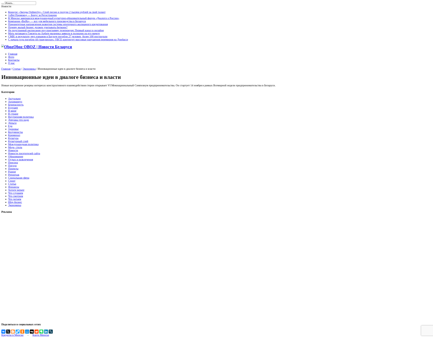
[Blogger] (13, 332)
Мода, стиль (15, 147)
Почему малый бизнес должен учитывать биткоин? (37, 27)
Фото (11, 57)
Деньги (12, 123)
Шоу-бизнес (15, 202)
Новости (13, 150)
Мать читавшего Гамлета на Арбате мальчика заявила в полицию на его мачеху (54, 33)
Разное (12, 171)
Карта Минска (40, 335)
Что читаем (14, 199)
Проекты (13, 168)
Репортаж (13, 174)
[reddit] (37, 332)
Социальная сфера (18, 177)
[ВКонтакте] (3, 332)
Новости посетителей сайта (24, 153)
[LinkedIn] (46, 332)
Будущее (13, 107)
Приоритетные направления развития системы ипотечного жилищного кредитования (58, 24)
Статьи (17, 68)
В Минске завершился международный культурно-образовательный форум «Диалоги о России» (63, 18)
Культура (13, 138)
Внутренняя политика (21, 116)
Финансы (13, 187)
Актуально (14, 98)
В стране (13, 113)
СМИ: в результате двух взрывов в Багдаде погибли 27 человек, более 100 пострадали (57, 36)
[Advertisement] (11, 268)
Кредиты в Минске (12, 335)
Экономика (29, 68)
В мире (12, 110)
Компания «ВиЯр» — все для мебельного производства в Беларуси (47, 21)
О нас (11, 63)
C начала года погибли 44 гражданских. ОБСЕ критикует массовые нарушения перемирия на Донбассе (68, 39)
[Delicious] (18, 332)
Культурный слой (18, 141)
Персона (13, 162)
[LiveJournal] (51, 332)
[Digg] (32, 332)
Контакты (13, 60)
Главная (12, 53)
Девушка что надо (18, 119)
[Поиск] (2, 3)
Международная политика (23, 144)
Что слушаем (15, 193)
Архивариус (15, 101)
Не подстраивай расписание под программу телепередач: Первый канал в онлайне (56, 30)
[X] (8, 332)
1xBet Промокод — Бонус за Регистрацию (32, 15)
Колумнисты (15, 132)
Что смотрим (15, 196)
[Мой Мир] (27, 332)
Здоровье (13, 129)
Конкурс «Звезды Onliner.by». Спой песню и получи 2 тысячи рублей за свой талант (57, 12)
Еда (10, 126)
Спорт (11, 180)
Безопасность (16, 104)
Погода (12, 165)
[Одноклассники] (22, 332)
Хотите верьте (16, 190)
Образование (15, 156)
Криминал (14, 135)
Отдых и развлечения (20, 159)
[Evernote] (41, 332)
